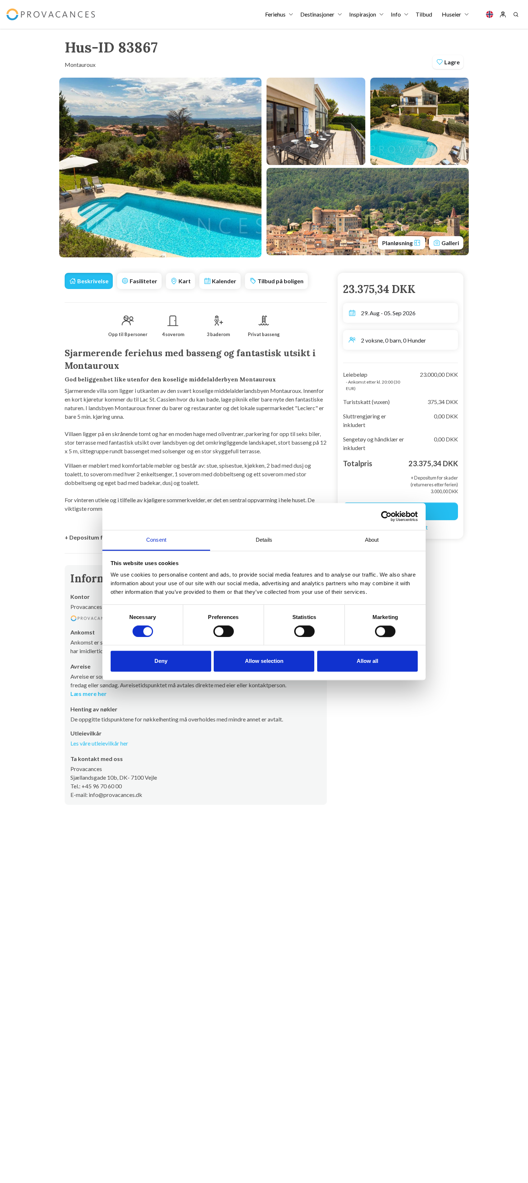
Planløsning (398, 242)
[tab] (89, 281)
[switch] (223, 631)
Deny (160, 661)
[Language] (490, 14)
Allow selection (264, 661)
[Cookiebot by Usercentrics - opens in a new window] (386, 516)
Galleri (449, 242)
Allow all (367, 661)
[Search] (515, 14)
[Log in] (502, 14)
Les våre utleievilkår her (99, 743)
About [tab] (372, 540)
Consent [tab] (156, 540)
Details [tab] (264, 540)
